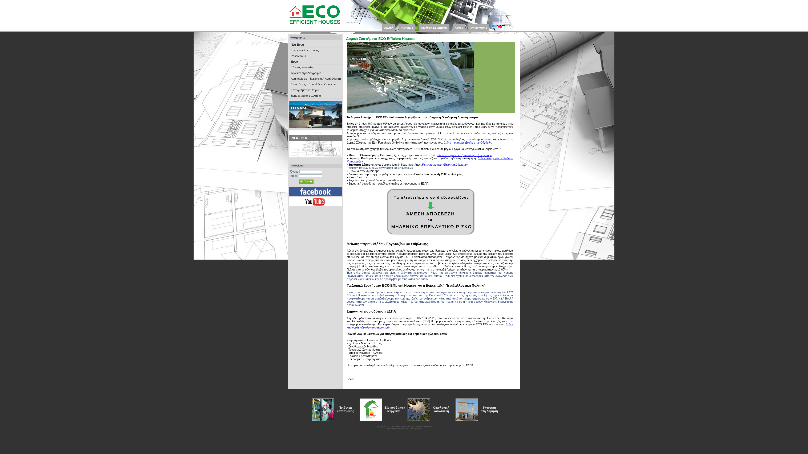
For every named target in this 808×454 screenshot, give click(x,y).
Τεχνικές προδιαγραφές (306, 73)
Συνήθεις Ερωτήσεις (434, 27)
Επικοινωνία (478, 27)
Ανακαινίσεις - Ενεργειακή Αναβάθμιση (316, 78)
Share (350, 379)
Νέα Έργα (297, 44)
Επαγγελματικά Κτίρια (305, 90)
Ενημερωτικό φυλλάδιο (306, 95)
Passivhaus (298, 56)
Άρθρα (459, 27)
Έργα (294, 61)
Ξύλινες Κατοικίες (302, 67)
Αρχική (388, 27)
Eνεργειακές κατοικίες (305, 50)
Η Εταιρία (407, 27)
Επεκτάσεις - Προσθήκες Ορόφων (313, 84)
